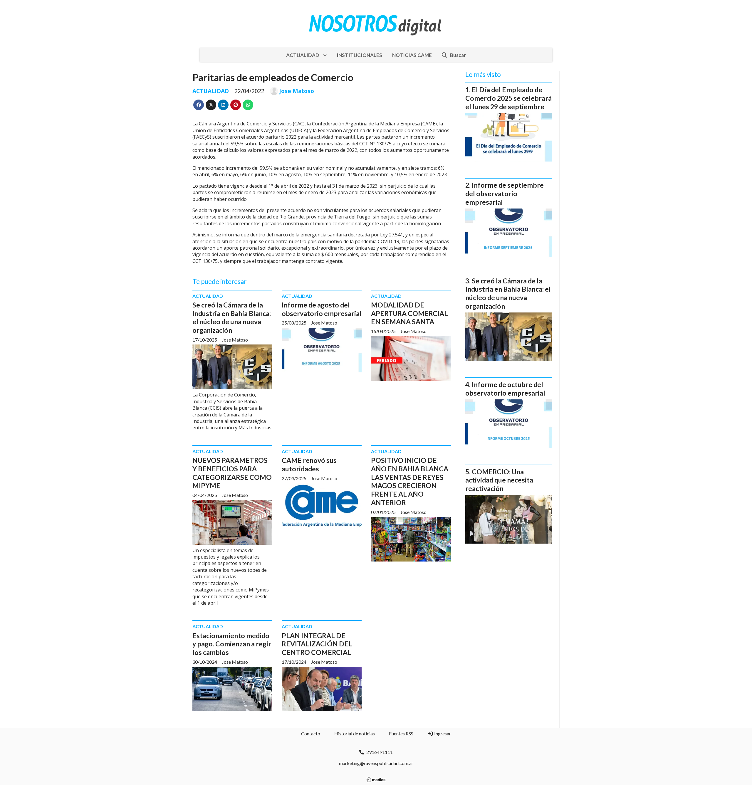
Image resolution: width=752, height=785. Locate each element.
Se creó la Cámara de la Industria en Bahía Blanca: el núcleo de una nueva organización (231, 317)
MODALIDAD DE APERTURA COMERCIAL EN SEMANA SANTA (409, 313)
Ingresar (442, 733)
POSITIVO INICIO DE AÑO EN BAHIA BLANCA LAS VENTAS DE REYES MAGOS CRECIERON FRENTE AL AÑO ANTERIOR (409, 481)
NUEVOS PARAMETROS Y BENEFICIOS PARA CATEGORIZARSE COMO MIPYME (232, 473)
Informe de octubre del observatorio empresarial (505, 388)
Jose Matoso (296, 91)
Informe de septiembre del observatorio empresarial (504, 193)
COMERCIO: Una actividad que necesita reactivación (499, 480)
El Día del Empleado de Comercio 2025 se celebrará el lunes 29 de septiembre (508, 98)
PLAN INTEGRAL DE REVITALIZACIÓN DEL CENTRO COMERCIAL (317, 644)
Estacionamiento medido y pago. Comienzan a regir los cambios (231, 644)
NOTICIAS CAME (412, 55)
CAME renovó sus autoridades (309, 464)
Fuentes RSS (401, 733)
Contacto (310, 733)
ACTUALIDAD (302, 55)
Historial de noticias (354, 733)
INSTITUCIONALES (359, 55)
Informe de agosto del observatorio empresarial (322, 309)
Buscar (458, 55)
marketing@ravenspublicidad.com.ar (376, 763)
